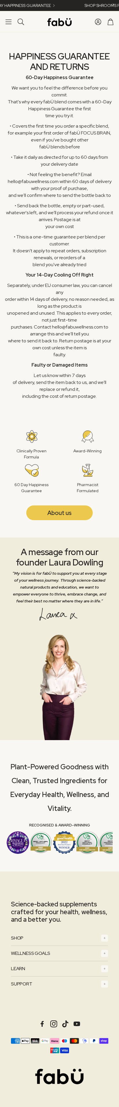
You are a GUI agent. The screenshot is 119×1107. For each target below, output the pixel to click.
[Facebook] (42, 1023)
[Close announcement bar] (113, 4)
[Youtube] (76, 1023)
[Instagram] (53, 1023)
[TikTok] (65, 1023)
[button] (8, 21)
